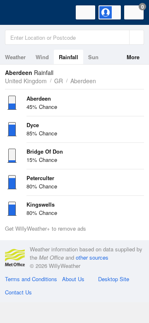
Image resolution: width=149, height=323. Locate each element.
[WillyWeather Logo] (18, 12)
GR (58, 81)
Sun (93, 57)
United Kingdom (26, 81)
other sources (92, 257)
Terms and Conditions (31, 279)
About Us (73, 279)
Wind (42, 57)
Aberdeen (83, 81)
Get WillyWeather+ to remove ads (45, 228)
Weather (15, 57)
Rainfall (68, 57)
